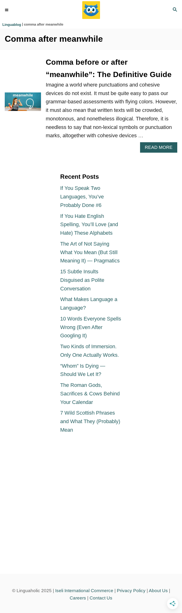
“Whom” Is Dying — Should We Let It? (82, 370)
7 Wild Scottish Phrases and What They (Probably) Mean (90, 421)
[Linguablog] (91, 10)
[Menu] (7, 10)
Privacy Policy (131, 590)
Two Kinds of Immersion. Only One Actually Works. (89, 350)
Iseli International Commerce (84, 590)
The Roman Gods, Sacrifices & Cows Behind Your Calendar (90, 393)
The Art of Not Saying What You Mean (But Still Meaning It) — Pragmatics (90, 252)
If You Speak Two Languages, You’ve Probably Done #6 (82, 196)
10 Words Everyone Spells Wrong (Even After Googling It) (90, 327)
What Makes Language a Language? (88, 303)
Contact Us (101, 597)
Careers (78, 597)
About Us (158, 590)
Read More (161, 149)
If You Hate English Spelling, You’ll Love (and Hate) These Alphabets (89, 224)
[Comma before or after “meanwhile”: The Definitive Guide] (23, 104)
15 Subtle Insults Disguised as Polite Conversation (82, 280)
